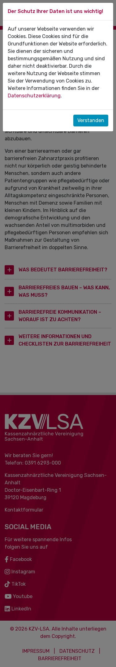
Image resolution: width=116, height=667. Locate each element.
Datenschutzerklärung (34, 96)
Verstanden (90, 120)
